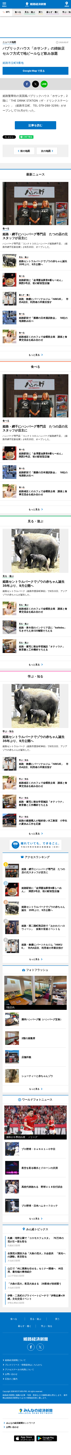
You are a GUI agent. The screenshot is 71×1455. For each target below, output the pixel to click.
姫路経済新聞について (15, 1360)
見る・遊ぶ (30, 12)
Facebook (30, 1347)
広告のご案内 (11, 1379)
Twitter (40, 1347)
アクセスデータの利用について (19, 1369)
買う (41, 12)
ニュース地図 (9, 42)
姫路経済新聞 (35, 4)
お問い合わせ (11, 1374)
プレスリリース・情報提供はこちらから (23, 1364)
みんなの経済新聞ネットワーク (35, 1411)
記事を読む (35, 125)
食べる (18, 12)
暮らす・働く (52, 12)
